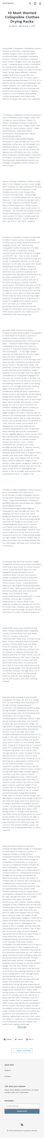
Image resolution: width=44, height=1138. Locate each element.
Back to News (24, 1050)
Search (8, 1070)
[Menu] (40, 3)
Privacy (8, 1076)
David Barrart (17, 1130)
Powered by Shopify (30, 1130)
